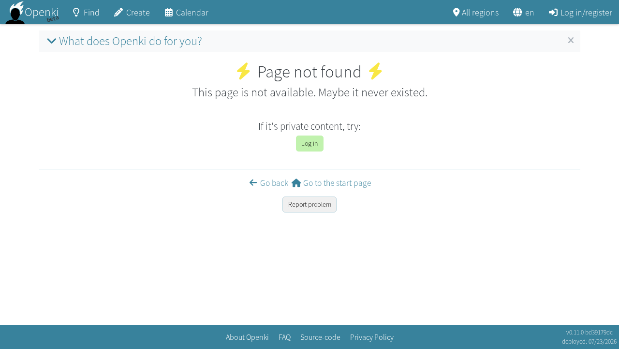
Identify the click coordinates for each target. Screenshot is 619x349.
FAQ (285, 337)
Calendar (192, 12)
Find (92, 12)
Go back (274, 183)
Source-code (320, 337)
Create (138, 12)
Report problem (309, 204)
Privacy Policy (372, 337)
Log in (309, 143)
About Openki (247, 337)
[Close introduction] (571, 40)
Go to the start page (337, 183)
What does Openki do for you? (130, 40)
